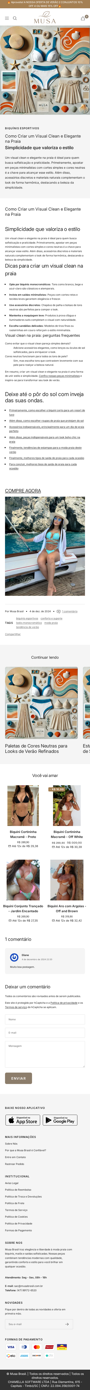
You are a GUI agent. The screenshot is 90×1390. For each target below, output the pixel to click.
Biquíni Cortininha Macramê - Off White (67, 834)
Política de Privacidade (18, 1223)
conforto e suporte (51, 618)
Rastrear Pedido (14, 1164)
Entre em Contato (15, 1157)
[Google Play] (60, 1124)
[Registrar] (67, 1324)
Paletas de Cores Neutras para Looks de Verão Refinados (36, 748)
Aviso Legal (11, 1183)
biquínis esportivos (22, 128)
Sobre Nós (11, 1143)
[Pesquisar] (15, 18)
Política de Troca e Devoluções (23, 1196)
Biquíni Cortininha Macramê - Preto (23, 834)
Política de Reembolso (18, 1189)
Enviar (18, 1078)
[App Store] (23, 1124)
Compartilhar (13, 634)
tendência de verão (27, 627)
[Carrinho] (83, 18)
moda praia (51, 622)
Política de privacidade (63, 1002)
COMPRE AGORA (23, 490)
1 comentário (69, 611)
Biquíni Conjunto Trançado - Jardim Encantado (23, 908)
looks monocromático (29, 622)
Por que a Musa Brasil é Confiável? (25, 1150)
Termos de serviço (16, 1007)
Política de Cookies (16, 1216)
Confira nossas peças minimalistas (59, 375)
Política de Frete (14, 1203)
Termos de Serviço (16, 1210)
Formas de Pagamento (18, 1230)
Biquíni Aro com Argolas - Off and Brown (67, 908)
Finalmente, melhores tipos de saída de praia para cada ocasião (46, 458)
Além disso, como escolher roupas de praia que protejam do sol (46, 420)
